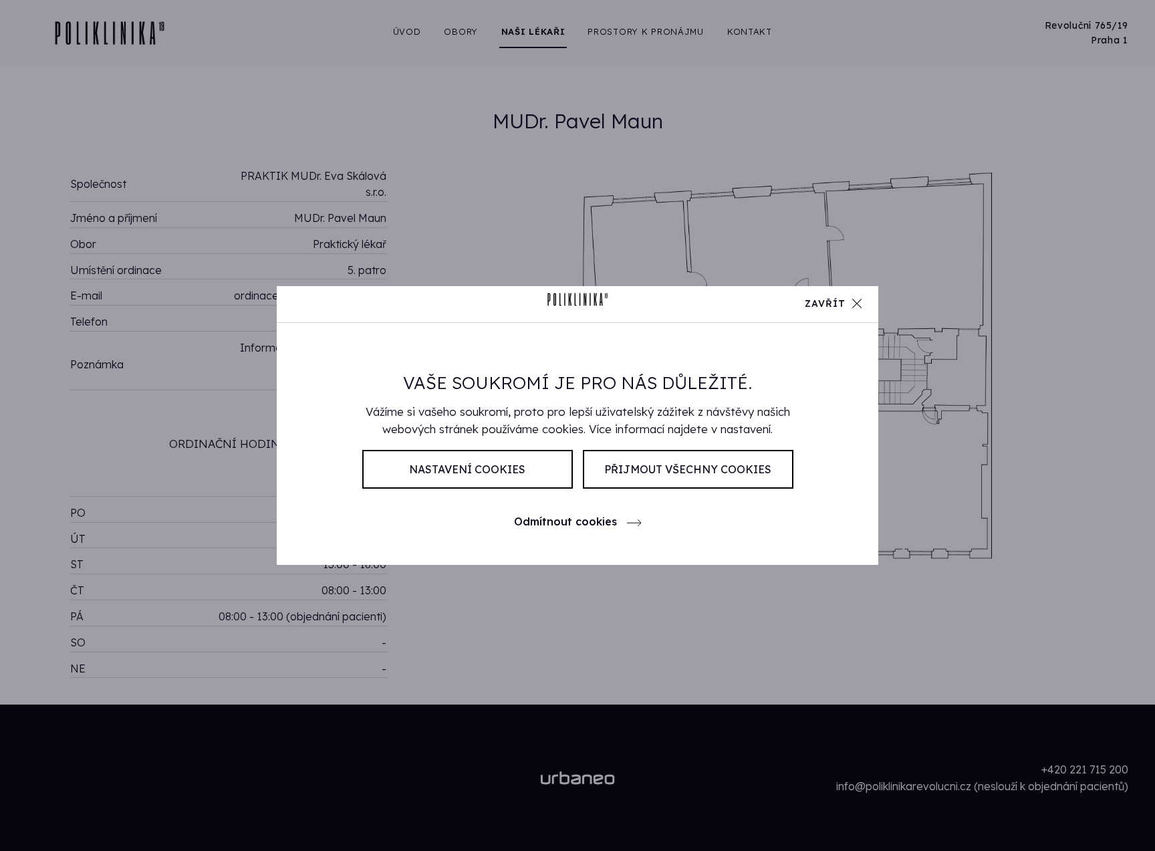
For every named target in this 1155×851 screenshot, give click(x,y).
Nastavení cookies (467, 469)
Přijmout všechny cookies (687, 469)
